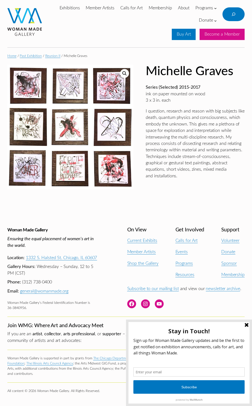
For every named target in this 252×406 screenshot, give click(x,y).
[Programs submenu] (215, 8)
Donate (228, 252)
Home (11, 56)
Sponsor (229, 263)
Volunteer (230, 240)
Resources (184, 275)
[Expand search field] (233, 14)
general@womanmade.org (44, 291)
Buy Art (184, 34)
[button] (124, 73)
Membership (233, 275)
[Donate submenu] (215, 20)
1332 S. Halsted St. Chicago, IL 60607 (61, 258)
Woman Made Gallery (27, 230)
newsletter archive (223, 289)
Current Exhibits (142, 240)
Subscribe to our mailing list (153, 289)
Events (181, 252)
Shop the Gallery (142, 263)
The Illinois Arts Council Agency (49, 363)
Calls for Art (186, 240)
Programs (184, 263)
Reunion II (53, 56)
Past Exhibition (31, 56)
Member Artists (141, 252)
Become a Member (222, 34)
